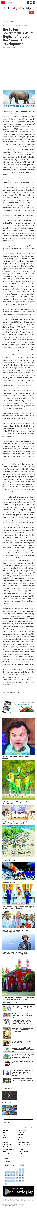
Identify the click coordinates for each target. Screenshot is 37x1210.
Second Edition (24, 17)
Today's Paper (25, 15)
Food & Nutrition (23, 1151)
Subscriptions (22, 1204)
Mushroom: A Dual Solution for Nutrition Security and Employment (23, 1029)
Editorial (11, 22)
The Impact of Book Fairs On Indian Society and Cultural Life (23, 1007)
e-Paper (17, 17)
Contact (33, 17)
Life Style (20, 1137)
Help (9, 1204)
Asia (3, 1132)
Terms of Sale (29, 1200)
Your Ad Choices (7, 1200)
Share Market (6, 1147)
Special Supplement (24, 1144)
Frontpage (5, 1130)
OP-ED (4, 1140)
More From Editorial (9, 1003)
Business (5, 1142)
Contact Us (17, 1199)
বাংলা (31, 12)
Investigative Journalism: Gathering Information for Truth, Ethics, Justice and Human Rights (17, 1022)
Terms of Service (21, 1200)
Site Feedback (14, 1204)
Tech (19, 1147)
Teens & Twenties (23, 1142)
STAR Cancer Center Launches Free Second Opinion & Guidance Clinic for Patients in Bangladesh (22, 1073)
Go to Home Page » (30, 1127)
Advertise (23, 1199)
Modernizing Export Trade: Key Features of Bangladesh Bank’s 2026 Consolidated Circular (23, 1056)
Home (4, 22)
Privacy (14, 1200)
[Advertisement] (18, 69)
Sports (4, 1151)
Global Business (7, 1144)
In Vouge (20, 1149)
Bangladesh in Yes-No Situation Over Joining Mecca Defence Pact (23, 1015)
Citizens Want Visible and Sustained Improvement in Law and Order (23, 1049)
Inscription (21, 1132)
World (4, 1137)
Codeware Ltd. (13, 1205)
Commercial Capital (8, 1149)
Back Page (21, 1154)
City (3, 1135)
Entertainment (22, 1130)
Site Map (4, 1204)
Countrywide (6, 1154)
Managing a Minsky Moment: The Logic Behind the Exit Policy (23, 1079)
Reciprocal (21, 1140)
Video (33, 15)
